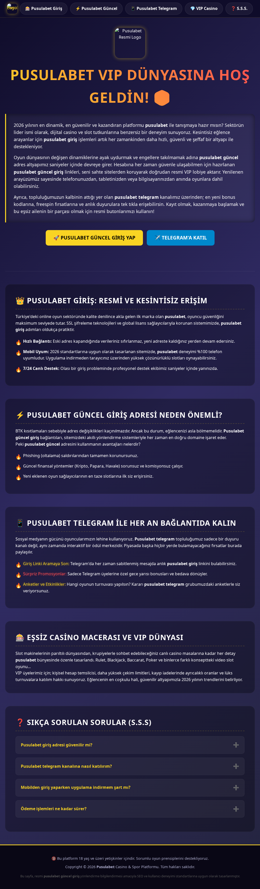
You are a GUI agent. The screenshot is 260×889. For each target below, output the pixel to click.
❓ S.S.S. (239, 8)
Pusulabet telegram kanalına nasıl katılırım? (66, 766)
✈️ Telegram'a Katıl (180, 237)
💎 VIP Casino (204, 8)
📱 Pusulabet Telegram (154, 8)
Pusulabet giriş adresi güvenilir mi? (56, 745)
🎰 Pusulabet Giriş (43, 8)
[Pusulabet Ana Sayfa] (12, 9)
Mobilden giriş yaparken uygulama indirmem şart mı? (76, 787)
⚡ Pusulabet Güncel (96, 8)
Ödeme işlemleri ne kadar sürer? (54, 808)
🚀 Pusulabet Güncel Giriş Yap (94, 237)
